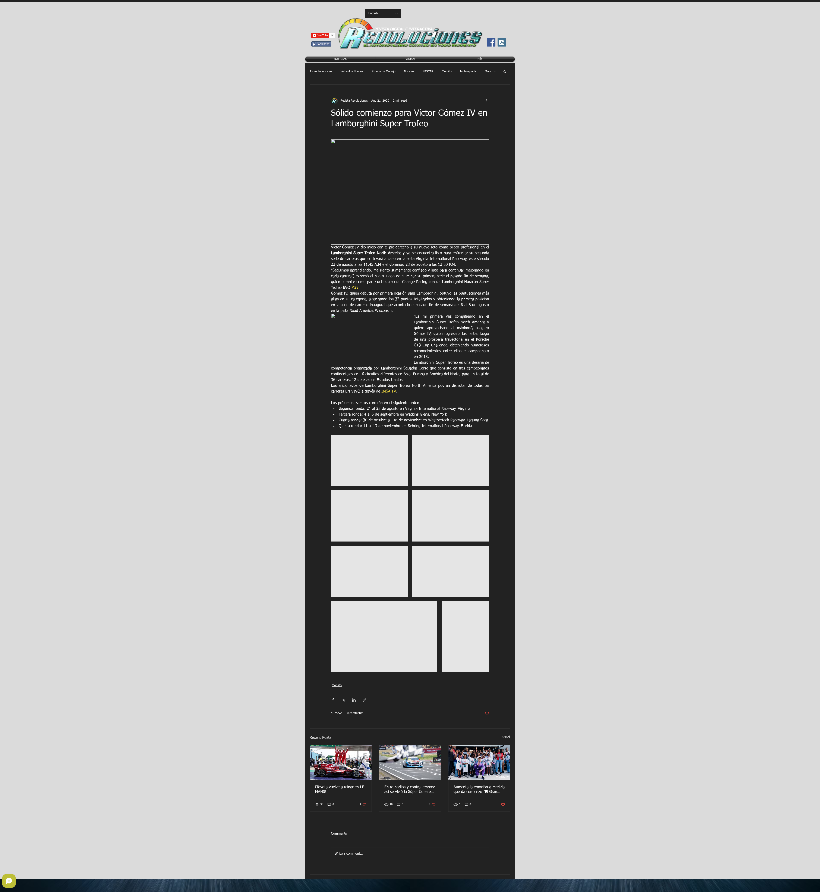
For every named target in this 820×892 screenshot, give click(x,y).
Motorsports (468, 71)
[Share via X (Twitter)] (343, 700)
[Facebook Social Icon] (491, 42)
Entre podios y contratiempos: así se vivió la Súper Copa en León (409, 789)
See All (506, 737)
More (488, 71)
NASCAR (428, 71)
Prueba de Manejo (383, 71)
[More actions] (486, 100)
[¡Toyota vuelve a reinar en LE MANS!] (341, 762)
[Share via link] (364, 700)
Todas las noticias (321, 71)
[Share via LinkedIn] (354, 700)
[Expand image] (369, 460)
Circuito (447, 71)
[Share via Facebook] (333, 700)
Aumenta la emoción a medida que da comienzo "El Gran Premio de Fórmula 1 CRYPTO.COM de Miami (479, 789)
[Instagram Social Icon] (502, 42)
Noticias (409, 71)
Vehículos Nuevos (352, 71)
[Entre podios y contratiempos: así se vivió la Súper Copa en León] (410, 762)
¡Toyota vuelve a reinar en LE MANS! (339, 789)
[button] (505, 71)
